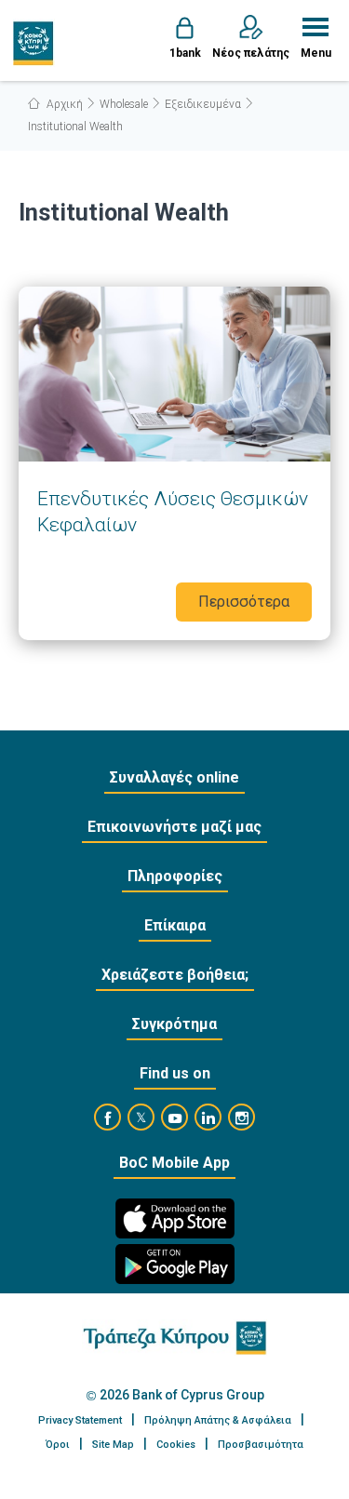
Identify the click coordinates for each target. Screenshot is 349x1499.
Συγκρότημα (174, 1024)
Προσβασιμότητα (260, 1445)
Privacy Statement (80, 1420)
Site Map (113, 1445)
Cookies (175, 1445)
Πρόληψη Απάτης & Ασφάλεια (217, 1420)
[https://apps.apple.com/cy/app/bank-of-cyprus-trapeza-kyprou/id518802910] (175, 1218)
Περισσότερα (174, 463)
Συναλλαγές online (174, 777)
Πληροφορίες (175, 876)
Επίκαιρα (175, 925)
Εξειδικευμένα (203, 104)
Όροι (58, 1445)
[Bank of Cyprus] (34, 43)
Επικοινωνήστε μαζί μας (174, 827)
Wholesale (124, 104)
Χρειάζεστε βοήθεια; (174, 975)
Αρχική (63, 104)
